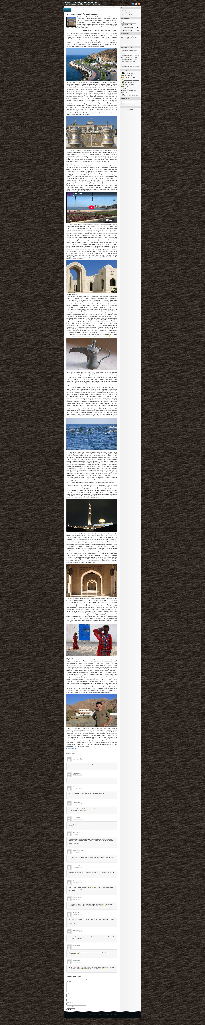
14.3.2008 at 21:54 (77, 867)
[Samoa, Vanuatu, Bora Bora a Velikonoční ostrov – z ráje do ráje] (123, 86)
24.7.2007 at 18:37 (77, 914)
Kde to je (91, 30)
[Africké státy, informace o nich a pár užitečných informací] (123, 93)
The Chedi (79, 107)
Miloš (77, 10)
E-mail (68, 998)
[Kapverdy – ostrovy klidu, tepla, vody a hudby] (123, 84)
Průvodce (103, 30)
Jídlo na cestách (125, 61)
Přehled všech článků (127, 14)
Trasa (108, 30)
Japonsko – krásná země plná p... (131, 95)
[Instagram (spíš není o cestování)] (136, 4)
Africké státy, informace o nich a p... (131, 93)
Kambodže (111, 598)
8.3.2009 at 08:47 (77, 788)
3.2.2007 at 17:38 (77, 947)
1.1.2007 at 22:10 (77, 962)
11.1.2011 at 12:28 (77, 759)
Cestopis (90, 10)
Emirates (115, 82)
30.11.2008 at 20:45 (78, 834)
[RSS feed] (139, 4)
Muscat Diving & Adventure (100, 237)
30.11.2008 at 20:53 (78, 819)
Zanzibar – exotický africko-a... (130, 73)
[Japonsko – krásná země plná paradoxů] (123, 95)
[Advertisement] (102, 1021)
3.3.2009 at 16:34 (77, 804)
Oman (74, 773)
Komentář (68, 981)
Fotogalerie (113, 30)
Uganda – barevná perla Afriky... (131, 82)
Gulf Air (84, 84)
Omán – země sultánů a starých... (131, 90)
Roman (124, 50)
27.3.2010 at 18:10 (77, 775)
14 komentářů (81, 10)
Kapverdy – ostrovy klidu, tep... (130, 84)
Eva (74, 832)
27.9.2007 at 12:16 (77, 899)
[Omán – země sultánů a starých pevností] (123, 90)
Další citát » (123, 44)
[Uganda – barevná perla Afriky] (123, 82)
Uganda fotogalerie (128, 75)
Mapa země (97, 30)
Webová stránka (70, 1002)
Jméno (68, 993)
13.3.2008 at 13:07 (77, 882)
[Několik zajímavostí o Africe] (123, 77)
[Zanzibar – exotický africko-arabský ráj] (123, 73)
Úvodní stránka (125, 10)
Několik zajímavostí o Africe (130, 77)
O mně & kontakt (126, 12)
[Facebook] (133, 4)
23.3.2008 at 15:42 (77, 852)
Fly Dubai (106, 82)
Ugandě (98, 598)
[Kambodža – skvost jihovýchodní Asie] (123, 80)
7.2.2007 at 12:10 (77, 932)
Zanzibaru (70, 461)
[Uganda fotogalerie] (123, 75)
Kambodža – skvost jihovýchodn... (131, 80)
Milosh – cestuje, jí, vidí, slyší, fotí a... (82, 2)
